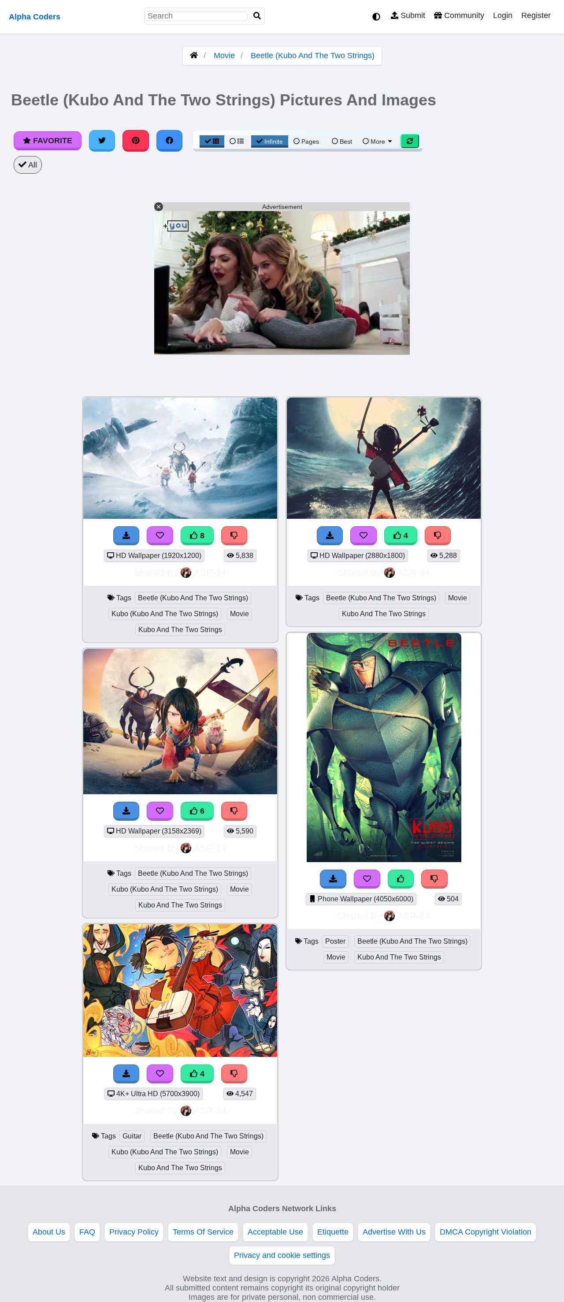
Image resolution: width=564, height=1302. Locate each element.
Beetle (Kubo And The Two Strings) (313, 55)
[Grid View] (212, 141)
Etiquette (333, 1232)
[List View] (236, 141)
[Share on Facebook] (169, 140)
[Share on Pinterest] (135, 140)
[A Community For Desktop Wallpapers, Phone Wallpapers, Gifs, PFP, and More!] (194, 55)
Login (502, 15)
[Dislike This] (434, 879)
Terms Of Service (203, 1232)
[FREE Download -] (333, 879)
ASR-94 (210, 572)
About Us (49, 1232)
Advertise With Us (394, 1232)
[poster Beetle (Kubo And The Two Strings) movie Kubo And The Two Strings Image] (384, 859)
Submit (411, 15)
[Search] (257, 16)
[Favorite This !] (367, 879)
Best (345, 141)
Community (463, 15)
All (31, 164)
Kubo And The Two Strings (180, 629)
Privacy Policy (134, 1232)
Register (536, 15)
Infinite (273, 141)
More (378, 141)
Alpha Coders (34, 16)
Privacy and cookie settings (282, 1255)
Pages (310, 141)
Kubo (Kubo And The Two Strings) (164, 614)
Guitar (131, 1136)
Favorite (51, 140)
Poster (335, 941)
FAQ (87, 1232)
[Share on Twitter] (102, 140)
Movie (224, 55)
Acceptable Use (275, 1232)
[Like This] (401, 879)
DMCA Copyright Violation (485, 1232)
